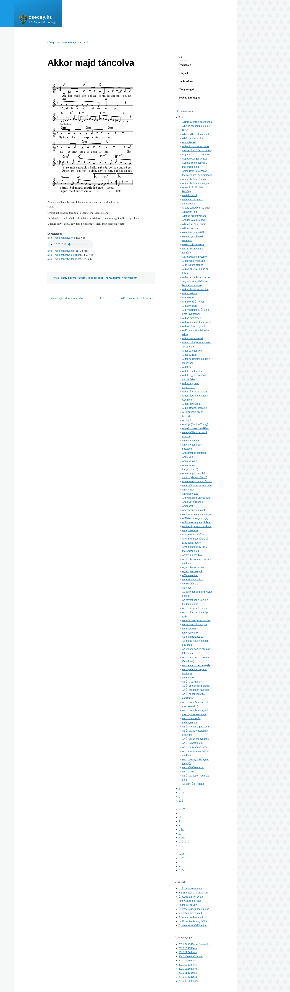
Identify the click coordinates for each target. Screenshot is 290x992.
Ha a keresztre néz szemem (193, 892)
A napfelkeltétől (190, 493)
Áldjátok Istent (189, 305)
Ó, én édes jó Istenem (190, 888)
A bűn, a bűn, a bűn (192, 138)
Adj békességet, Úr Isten (195, 158)
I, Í (180, 817)
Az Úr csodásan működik (195, 690)
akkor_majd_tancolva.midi (61, 238)
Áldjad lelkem (189, 293)
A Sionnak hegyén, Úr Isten (196, 522)
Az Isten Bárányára (192, 636)
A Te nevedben (190, 575)
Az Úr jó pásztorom (192, 743)
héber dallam (129, 277)
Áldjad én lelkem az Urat (195, 289)
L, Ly (181, 829)
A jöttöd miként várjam (194, 216)
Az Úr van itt (188, 771)
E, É (181, 801)
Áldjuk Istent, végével (193, 326)
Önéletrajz (185, 65)
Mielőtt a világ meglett (190, 913)
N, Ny (182, 837)
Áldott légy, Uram (191, 404)
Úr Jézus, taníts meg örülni (193, 921)
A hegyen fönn (190, 212)
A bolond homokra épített (195, 134)
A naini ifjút (188, 489)
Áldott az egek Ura (192, 350)
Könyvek (184, 73)
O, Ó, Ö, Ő (184, 841)
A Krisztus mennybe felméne (137, 298)
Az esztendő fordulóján (194, 624)
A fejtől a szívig (190, 195)
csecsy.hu (41, 17)
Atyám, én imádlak (192, 555)
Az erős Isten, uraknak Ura (196, 620)
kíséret (82, 277)
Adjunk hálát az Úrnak (194, 179)
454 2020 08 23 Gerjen (191, 956)
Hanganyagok (186, 89)
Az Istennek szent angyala (196, 665)
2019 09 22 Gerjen (188, 981)
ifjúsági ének (95, 277)
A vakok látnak (190, 583)
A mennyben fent (191, 440)
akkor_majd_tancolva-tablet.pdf (64, 259)
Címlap (51, 42)
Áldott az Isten (189, 355)
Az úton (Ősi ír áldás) (193, 784)
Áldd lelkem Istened (192, 265)
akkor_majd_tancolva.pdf (60, 251)
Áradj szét (187, 506)
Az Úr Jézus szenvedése (195, 739)
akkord (72, 277)
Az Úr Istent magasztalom (195, 726)
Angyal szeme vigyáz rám (196, 498)
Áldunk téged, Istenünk (194, 408)
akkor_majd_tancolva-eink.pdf (63, 255)
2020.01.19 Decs (188, 968)
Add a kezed (189, 142)
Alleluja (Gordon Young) (195, 424)
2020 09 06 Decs (188, 952)
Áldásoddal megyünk (193, 261)
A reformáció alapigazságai (196, 514)
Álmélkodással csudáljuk (195, 428)
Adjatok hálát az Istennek (195, 154)
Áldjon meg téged (191, 318)
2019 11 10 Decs (188, 973)
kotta (56, 277)
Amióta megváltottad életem (197, 481)
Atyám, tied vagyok (192, 571)
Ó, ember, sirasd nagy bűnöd (194, 909)
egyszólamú (112, 277)
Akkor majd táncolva (193, 244)
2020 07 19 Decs (188, 960)
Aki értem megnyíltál (193, 232)
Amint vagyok (189, 461)
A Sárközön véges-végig (195, 518)
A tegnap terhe (190, 530)
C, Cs (182, 792)
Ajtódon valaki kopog (193, 220)
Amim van (187, 457)
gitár (63, 277)
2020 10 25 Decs (188, 948)
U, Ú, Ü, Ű (184, 862)
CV (180, 57)
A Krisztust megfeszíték (194, 256)
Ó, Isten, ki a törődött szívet (193, 925)
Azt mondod (188, 677)
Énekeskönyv (69, 42)
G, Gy (182, 809)
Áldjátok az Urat (190, 297)
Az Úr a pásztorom (192, 681)
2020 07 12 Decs (188, 964)
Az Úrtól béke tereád (193, 767)
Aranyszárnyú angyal (193, 510)
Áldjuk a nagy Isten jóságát (196, 322)
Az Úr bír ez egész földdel (196, 685)
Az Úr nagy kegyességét (195, 747)
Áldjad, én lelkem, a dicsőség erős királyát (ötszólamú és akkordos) (196, 281)
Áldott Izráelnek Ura (192, 371)
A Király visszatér (191, 228)
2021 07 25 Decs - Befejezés (194, 944)
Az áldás (187, 587)
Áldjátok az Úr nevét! (193, 301)
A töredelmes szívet (192, 579)
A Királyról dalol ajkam (194, 224)
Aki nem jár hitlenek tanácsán (66, 298)
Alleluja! (186, 420)
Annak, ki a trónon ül (193, 502)
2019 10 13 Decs (188, 977)
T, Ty (181, 858)
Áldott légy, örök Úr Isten (195, 391)
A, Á (86, 42)
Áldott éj (186, 367)
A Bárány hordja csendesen (197, 122)
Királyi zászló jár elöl (190, 901)
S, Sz (181, 854)
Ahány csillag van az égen (196, 207)
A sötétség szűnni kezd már (196, 526)
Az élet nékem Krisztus (194, 608)
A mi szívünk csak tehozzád (197, 485)
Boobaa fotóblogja (189, 97)
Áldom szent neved (192, 338)
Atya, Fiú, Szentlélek (193, 534)
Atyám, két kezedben (193, 567)
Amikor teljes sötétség (194, 453)
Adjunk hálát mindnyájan (195, 183)
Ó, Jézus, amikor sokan (191, 896)
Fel (102, 298)
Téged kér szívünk (188, 905)
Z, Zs (181, 870)
